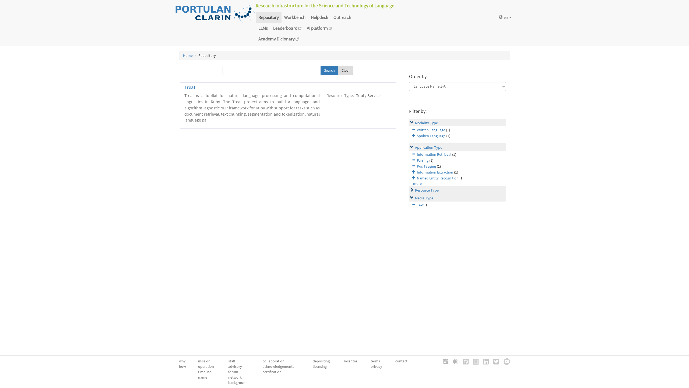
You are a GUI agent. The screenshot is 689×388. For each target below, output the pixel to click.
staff (231, 361)
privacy (376, 366)
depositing (321, 361)
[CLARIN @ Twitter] (494, 361)
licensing (320, 366)
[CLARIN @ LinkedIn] (484, 361)
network (235, 377)
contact (401, 361)
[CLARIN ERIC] (443, 361)
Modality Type (426, 122)
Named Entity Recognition (438, 178)
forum (233, 371)
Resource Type (427, 190)
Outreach (342, 17)
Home (188, 55)
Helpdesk (319, 17)
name (202, 377)
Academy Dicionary (277, 39)
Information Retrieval (434, 154)
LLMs (263, 28)
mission (204, 361)
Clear (346, 70)
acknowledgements (278, 366)
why (182, 361)
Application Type (428, 147)
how (182, 366)
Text (420, 205)
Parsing (422, 160)
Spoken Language (431, 135)
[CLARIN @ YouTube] (505, 361)
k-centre (350, 361)
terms (375, 361)
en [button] (506, 17)
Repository (268, 17)
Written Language (431, 129)
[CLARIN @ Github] (464, 361)
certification (272, 371)
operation (206, 366)
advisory (235, 366)
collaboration (273, 361)
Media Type (424, 198)
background (238, 382)
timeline (204, 371)
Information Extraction (435, 172)
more (417, 183)
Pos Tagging (426, 166)
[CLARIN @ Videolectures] (453, 361)
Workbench (294, 17)
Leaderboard (285, 28)
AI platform (318, 28)
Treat (189, 87)
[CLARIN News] (474, 361)
